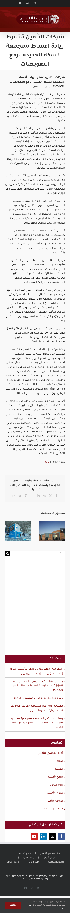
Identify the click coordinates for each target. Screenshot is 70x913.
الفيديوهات (34, 862)
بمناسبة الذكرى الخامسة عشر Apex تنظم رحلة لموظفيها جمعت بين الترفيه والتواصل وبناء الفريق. (35, 723)
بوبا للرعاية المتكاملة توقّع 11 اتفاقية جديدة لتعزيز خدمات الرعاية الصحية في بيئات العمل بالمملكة (36, 686)
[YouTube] (34, 836)
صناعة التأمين (54, 801)
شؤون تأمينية (55, 793)
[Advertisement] (35, 607)
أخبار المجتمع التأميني (50, 753)
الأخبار (47, 462)
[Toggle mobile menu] (7, 12)
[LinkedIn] (43, 836)
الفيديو (59, 769)
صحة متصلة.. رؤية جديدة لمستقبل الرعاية (38, 698)
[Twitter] (52, 836)
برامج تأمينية (55, 777)
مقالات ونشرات (53, 809)
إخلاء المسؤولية (56, 862)
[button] (7, 530)
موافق (13, 905)
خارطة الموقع (13, 862)
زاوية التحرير (56, 785)
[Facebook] (61, 836)
